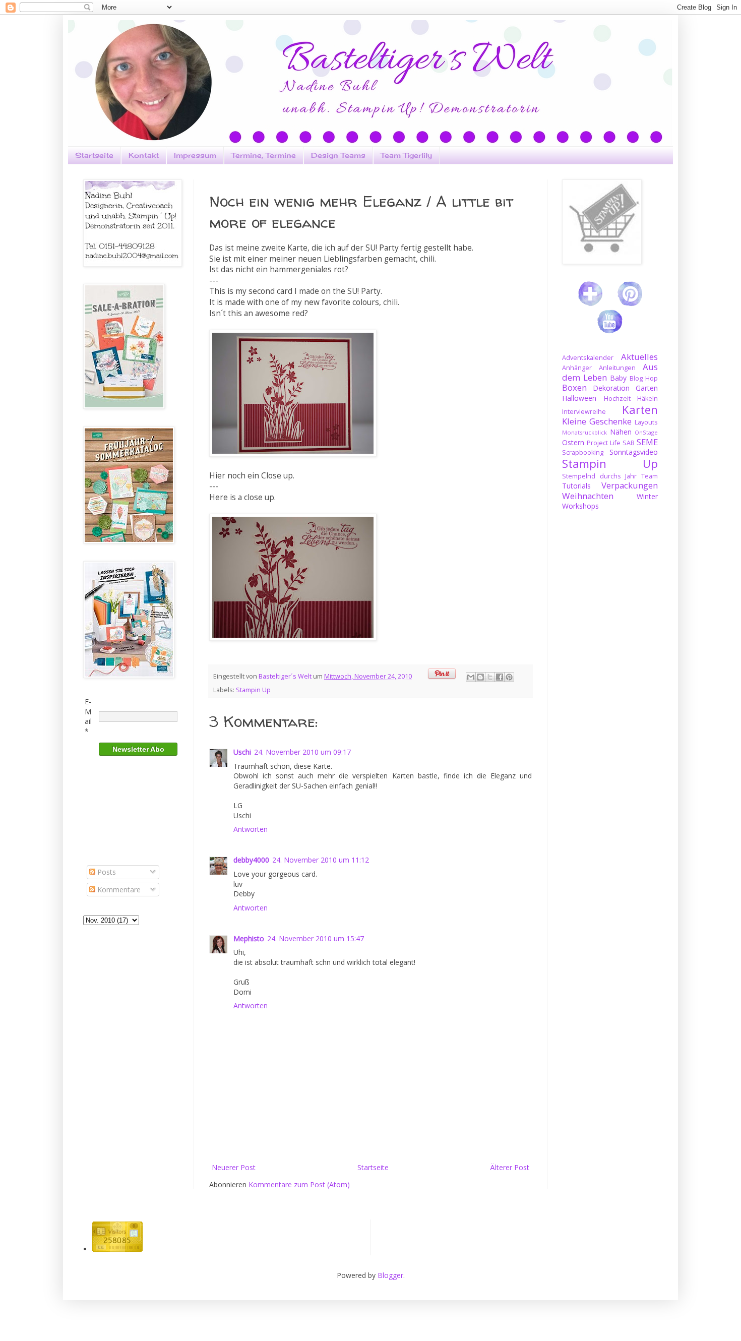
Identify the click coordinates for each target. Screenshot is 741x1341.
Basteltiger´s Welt (286, 676)
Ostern (573, 442)
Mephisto (248, 938)
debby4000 (251, 860)
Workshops (580, 506)
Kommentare (118, 889)
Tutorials (576, 486)
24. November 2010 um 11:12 (320, 860)
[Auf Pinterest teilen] (509, 677)
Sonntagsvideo (633, 452)
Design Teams (338, 155)
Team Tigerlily (406, 155)
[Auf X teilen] (490, 677)
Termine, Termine (263, 155)
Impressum (195, 155)
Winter (647, 496)
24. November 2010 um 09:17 (302, 752)
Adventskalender (587, 357)
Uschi (242, 752)
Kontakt (144, 155)
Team (649, 476)
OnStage (646, 432)
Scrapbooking (582, 452)
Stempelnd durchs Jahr (599, 476)
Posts (105, 872)
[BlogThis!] (480, 677)
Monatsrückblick (584, 432)
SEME (647, 442)
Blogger (390, 1275)
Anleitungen (617, 367)
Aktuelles (639, 356)
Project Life (604, 443)
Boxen (574, 387)
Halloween (579, 398)
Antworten (250, 829)
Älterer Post (509, 1167)
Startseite (94, 155)
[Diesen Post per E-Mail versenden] (471, 677)
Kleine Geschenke (597, 421)
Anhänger (577, 367)
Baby (618, 378)
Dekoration (611, 388)
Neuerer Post (234, 1167)
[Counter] (117, 1249)
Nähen (621, 432)
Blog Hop (644, 378)
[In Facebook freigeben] (500, 677)
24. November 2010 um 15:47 (315, 938)
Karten (640, 409)
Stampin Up (253, 690)
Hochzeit (617, 398)
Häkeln (647, 398)
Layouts (646, 422)
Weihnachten (587, 496)
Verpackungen (629, 485)
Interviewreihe (584, 411)
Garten (647, 388)
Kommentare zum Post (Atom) (299, 1184)
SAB (629, 443)
